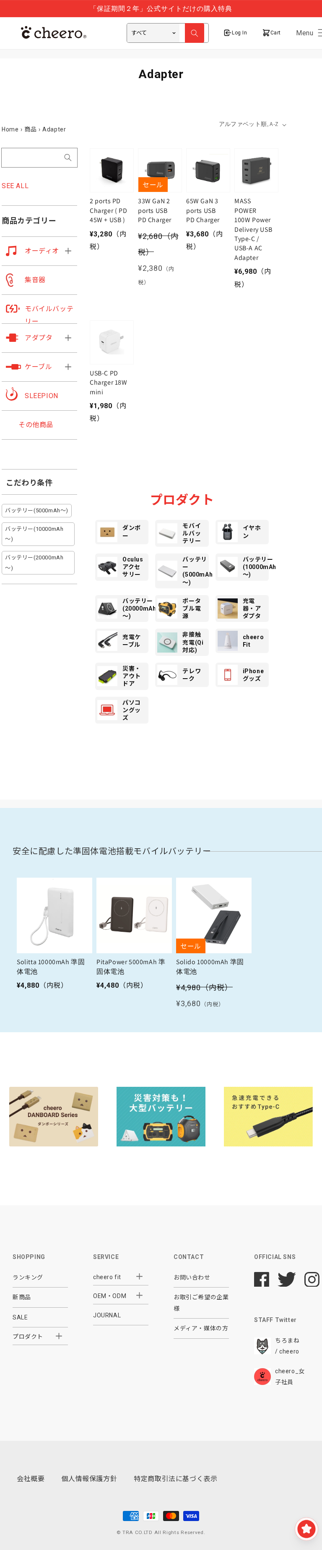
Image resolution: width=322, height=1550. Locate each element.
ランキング (28, 1277)
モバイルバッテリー (49, 315)
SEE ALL (15, 186)
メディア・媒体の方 (201, 1328)
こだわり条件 (29, 482)
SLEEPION (41, 396)
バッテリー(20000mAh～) (34, 562)
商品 (30, 129)
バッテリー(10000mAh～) (34, 534)
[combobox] (39, 157)
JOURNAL (107, 1315)
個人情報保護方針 (89, 1479)
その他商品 (35, 425)
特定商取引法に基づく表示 (175, 1479)
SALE (20, 1317)
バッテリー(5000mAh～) (36, 510)
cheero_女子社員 (290, 1377)
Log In (239, 33)
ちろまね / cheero (287, 1346)
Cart (275, 33)
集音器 (35, 280)
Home (10, 129)
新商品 (22, 1297)
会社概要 (30, 1479)
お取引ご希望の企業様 (201, 1303)
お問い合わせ (192, 1277)
